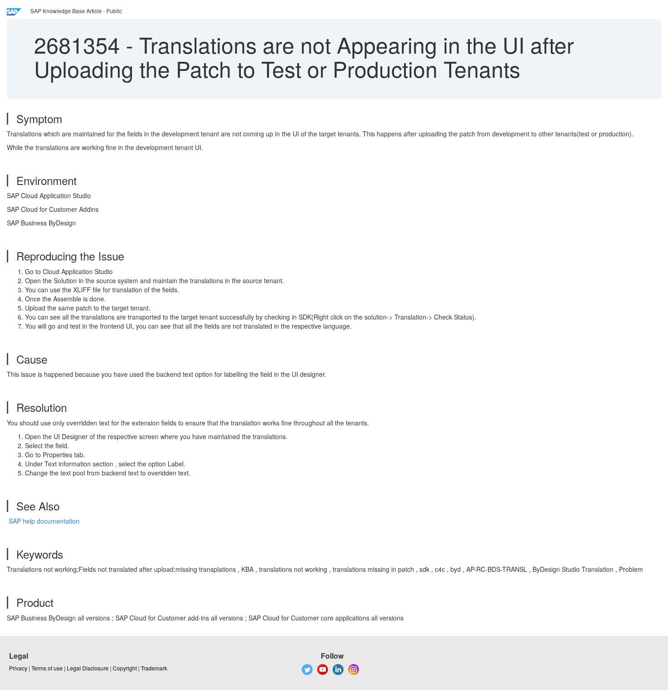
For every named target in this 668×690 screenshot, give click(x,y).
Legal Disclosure (88, 668)
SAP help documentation (44, 520)
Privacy (18, 668)
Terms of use (47, 668)
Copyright (125, 668)
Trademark (154, 668)
